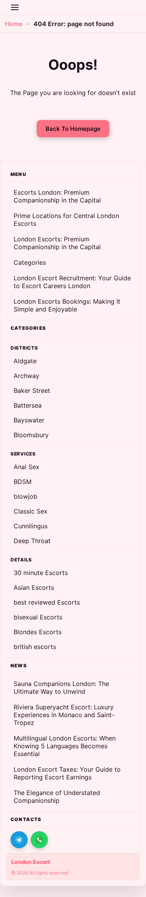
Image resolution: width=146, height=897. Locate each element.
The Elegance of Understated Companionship (57, 796)
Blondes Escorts (38, 632)
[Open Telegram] (19, 839)
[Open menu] (14, 7)
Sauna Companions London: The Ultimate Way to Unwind (61, 687)
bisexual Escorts (38, 617)
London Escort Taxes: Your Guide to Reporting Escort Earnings (67, 773)
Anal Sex (26, 467)
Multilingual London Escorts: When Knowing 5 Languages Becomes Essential (65, 746)
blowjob (25, 496)
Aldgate (25, 361)
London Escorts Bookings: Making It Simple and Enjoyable (67, 305)
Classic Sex (30, 511)
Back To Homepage (73, 128)
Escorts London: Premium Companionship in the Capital (57, 196)
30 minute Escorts (41, 573)
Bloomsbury (31, 435)
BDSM (23, 481)
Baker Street (32, 390)
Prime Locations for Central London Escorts (66, 219)
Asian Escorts (34, 587)
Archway (26, 376)
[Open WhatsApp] (39, 839)
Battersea (28, 405)
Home (13, 24)
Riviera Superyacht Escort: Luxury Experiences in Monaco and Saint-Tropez (64, 714)
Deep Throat (32, 541)
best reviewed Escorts (47, 602)
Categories (30, 262)
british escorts (35, 647)
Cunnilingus (30, 526)
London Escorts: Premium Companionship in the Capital (57, 243)
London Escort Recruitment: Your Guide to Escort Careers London (72, 282)
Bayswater (29, 420)
